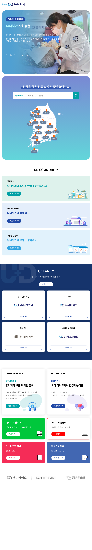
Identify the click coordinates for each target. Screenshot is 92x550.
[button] (7, 55)
